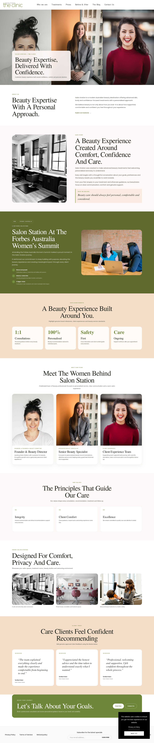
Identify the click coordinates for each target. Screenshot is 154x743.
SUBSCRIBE (105, 737)
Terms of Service (26, 735)
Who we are (42, 5)
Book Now (118, 706)
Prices (68, 5)
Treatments (57, 5)
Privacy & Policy (134, 727)
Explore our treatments (83, 113)
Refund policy (42, 735)
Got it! (134, 733)
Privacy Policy (10, 735)
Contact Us (109, 5)
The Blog (96, 5)
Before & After (81, 5)
